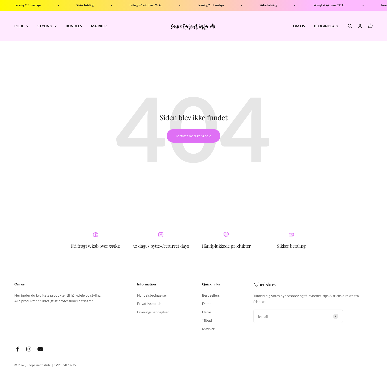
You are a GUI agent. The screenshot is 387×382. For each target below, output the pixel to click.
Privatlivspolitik (149, 303)
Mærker (208, 329)
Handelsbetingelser (152, 295)
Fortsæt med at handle (193, 136)
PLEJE (19, 26)
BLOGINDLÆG (326, 26)
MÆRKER (99, 26)
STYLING (44, 26)
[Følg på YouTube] (40, 349)
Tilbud (207, 320)
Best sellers (211, 295)
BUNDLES (74, 26)
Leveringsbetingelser (153, 312)
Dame (206, 303)
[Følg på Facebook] (17, 349)
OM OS (299, 26)
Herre (206, 312)
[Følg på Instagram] (29, 349)
